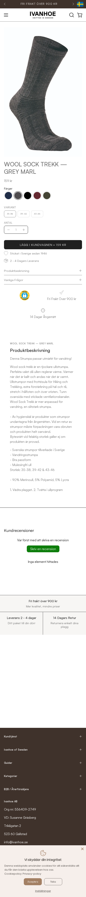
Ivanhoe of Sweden (16, 749)
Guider (8, 762)
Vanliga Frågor (13, 280)
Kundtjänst (10, 736)
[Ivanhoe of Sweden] (43, 15)
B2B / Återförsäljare (16, 789)
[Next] (73, 4)
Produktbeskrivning (16, 270)
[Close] (82, 849)
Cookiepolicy (13, 874)
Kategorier (10, 776)
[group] (39, 4)
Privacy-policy (32, 874)
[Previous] (5, 4)
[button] (71, 15)
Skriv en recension (43, 549)
